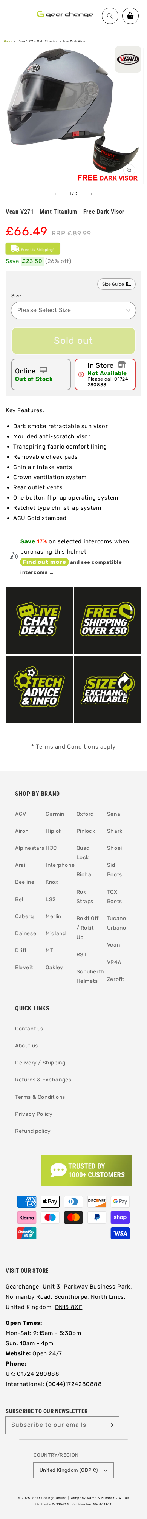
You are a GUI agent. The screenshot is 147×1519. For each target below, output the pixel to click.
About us (26, 1046)
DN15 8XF (69, 1307)
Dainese (25, 933)
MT (49, 950)
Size (16, 296)
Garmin (55, 814)
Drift (21, 950)
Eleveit (24, 967)
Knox (52, 882)
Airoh (22, 831)
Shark (114, 831)
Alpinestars (27, 848)
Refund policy (33, 1131)
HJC (51, 848)
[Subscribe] (110, 1425)
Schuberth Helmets (89, 976)
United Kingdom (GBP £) (69, 1470)
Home (8, 41)
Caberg (24, 916)
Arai (20, 865)
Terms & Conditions (40, 1097)
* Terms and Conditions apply (73, 746)
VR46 (114, 962)
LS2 (51, 899)
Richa (84, 874)
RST (82, 954)
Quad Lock (83, 853)
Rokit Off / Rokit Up (88, 927)
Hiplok (54, 831)
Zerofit (115, 979)
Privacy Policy (33, 1114)
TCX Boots (114, 897)
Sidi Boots (114, 870)
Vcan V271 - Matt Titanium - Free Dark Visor (52, 41)
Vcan (113, 945)
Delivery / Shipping (40, 1063)
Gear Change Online (49, 1498)
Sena (113, 814)
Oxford (85, 814)
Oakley (54, 967)
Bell (19, 899)
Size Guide (113, 284)
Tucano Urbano (116, 923)
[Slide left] (56, 194)
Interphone (58, 865)
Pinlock (86, 831)
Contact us (29, 1029)
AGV (20, 814)
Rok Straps (85, 897)
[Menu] (19, 14)
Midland (56, 933)
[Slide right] (90, 194)
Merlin (53, 916)
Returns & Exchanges (43, 1080)
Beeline (24, 882)
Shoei (114, 848)
